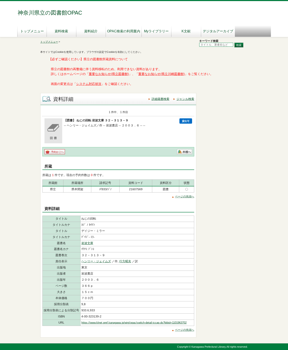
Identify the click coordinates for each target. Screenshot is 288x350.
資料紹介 (91, 31)
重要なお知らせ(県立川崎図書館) (161, 74)
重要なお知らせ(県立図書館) (109, 74)
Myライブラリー (156, 31)
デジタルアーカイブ (218, 31)
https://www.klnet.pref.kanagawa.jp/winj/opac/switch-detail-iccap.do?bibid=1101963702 (134, 322)
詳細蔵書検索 (160, 99)
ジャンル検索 (185, 99)
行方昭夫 (125, 261)
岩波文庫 (87, 243)
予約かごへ (57, 151)
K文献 (186, 31)
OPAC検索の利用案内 (123, 31)
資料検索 (61, 31)
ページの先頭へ (184, 196)
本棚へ (187, 151)
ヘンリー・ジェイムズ (96, 261)
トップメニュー (32, 31)
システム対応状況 (88, 84)
